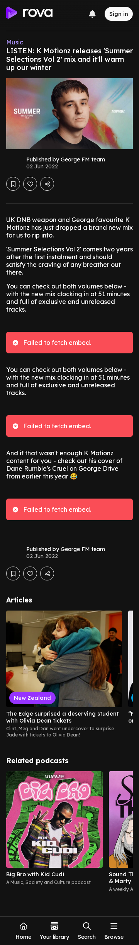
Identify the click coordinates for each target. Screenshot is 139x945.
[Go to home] (29, 14)
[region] (69, 674)
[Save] (13, 184)
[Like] (30, 184)
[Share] (47, 184)
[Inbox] (92, 14)
